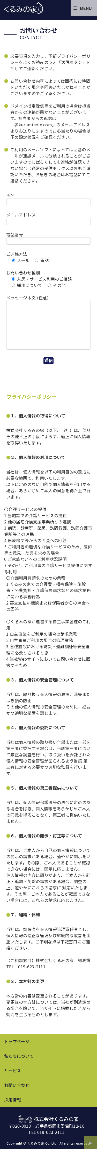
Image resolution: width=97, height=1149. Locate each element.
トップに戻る (90, 1141)
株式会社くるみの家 (23, 8)
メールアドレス (21, 215)
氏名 (10, 195)
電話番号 (14, 234)
